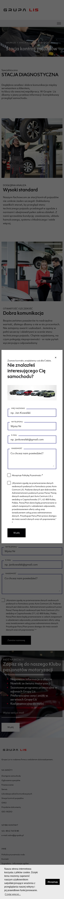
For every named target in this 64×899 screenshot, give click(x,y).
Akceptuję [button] (52, 882)
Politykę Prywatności (31, 475)
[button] (42, 882)
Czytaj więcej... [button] (13, 894)
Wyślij (16, 532)
